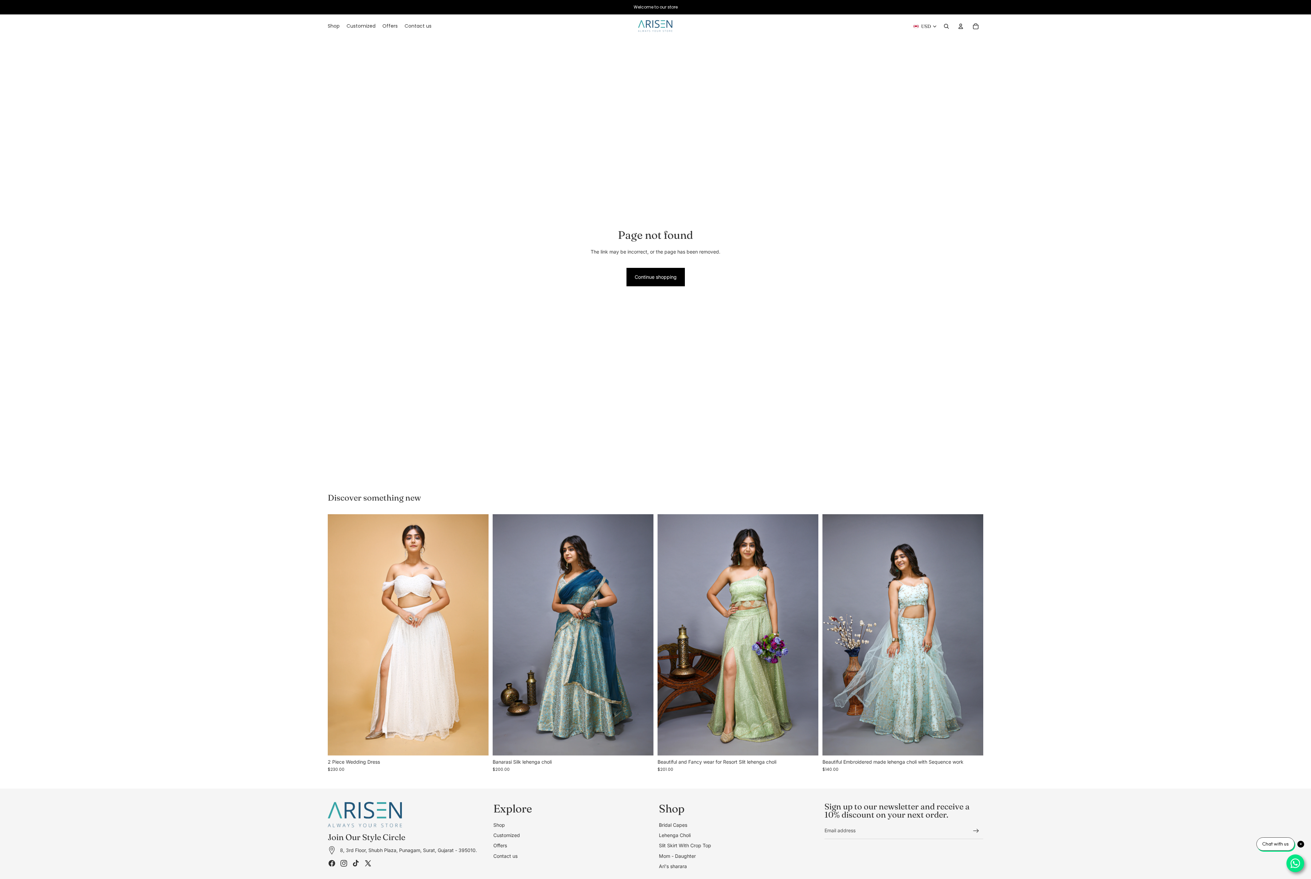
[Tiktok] (356, 863)
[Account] (960, 26)
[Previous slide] (338, 635)
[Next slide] (478, 635)
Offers (500, 845)
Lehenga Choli (675, 835)
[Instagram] (344, 863)
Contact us (505, 856)
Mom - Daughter (677, 856)
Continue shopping (656, 277)
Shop (499, 824)
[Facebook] (332, 863)
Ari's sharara (673, 866)
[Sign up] (976, 830)
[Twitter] (368, 863)
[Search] (946, 26)
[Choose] (478, 745)
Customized (506, 835)
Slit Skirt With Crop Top (685, 845)
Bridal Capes (673, 824)
